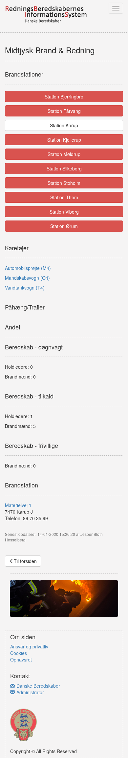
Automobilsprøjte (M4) (28, 268)
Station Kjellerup (64, 139)
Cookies (18, 653)
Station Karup (64, 125)
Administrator (30, 692)
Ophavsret (21, 659)
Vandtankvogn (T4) (25, 287)
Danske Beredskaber (38, 685)
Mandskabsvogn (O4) (27, 277)
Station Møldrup (64, 154)
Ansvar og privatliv (29, 646)
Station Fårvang (64, 111)
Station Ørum (64, 226)
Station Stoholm (64, 183)
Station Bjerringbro (64, 96)
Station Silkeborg (64, 168)
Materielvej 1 (18, 505)
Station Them (64, 197)
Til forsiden (25, 561)
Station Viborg (64, 211)
